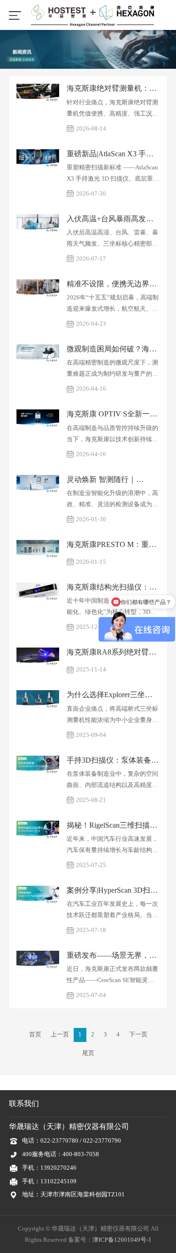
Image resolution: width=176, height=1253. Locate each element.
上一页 (60, 1034)
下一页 (138, 1034)
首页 (35, 1034)
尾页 (88, 1053)
